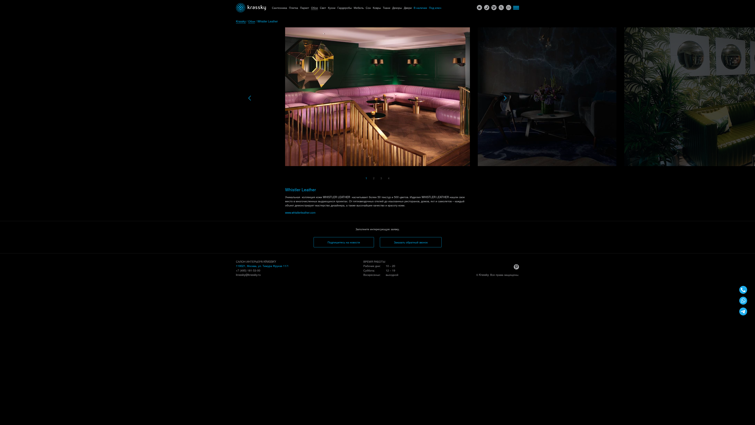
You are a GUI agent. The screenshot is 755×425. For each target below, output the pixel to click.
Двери (408, 8)
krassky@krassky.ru (248, 275)
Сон (368, 8)
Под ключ (435, 8)
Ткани (386, 8)
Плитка (293, 8)
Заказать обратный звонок (411, 242)
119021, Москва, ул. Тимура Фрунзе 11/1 (262, 266)
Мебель (359, 8)
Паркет (304, 8)
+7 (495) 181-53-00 (248, 270)
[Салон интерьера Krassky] (251, 7)
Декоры (397, 8)
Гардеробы (344, 8)
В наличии (420, 8)
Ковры (377, 8)
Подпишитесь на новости (344, 242)
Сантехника (279, 8)
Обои (314, 8)
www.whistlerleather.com (300, 212)
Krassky (241, 21)
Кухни (331, 8)
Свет (323, 8)
